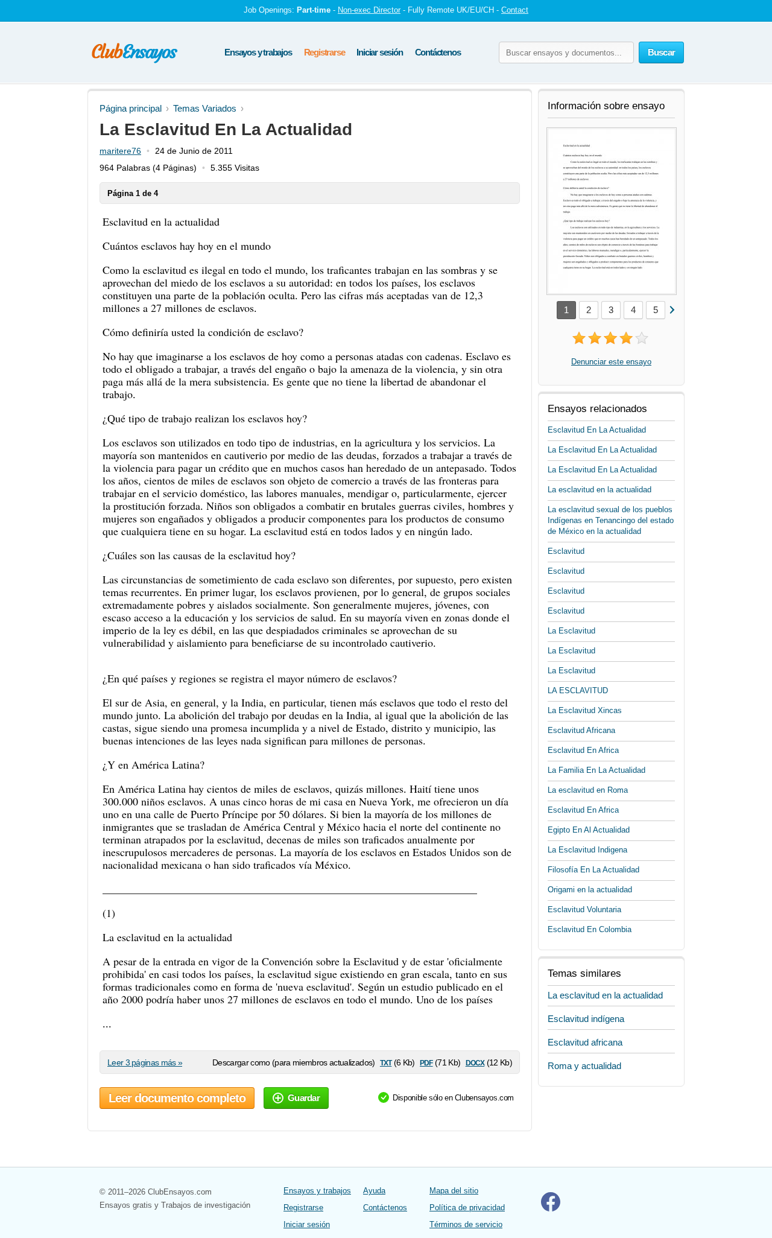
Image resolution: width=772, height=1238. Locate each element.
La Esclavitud (571, 630)
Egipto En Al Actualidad (589, 829)
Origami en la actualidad (590, 889)
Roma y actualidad (584, 1066)
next (671, 309)
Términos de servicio (465, 1224)
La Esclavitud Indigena (587, 849)
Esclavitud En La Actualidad (597, 429)
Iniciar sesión (379, 52)
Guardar (304, 1098)
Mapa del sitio (453, 1190)
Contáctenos (438, 52)
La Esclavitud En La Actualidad (602, 449)
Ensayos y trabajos (257, 52)
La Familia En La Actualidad (596, 770)
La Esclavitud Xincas (585, 710)
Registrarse (324, 52)
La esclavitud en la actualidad (599, 489)
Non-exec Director (369, 9)
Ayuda (374, 1190)
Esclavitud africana (585, 1042)
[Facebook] (550, 1208)
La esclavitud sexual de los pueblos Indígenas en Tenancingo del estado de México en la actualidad (611, 520)
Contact (514, 9)
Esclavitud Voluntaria (584, 909)
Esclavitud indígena (586, 1019)
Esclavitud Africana (581, 730)
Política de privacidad (467, 1207)
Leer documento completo (177, 1098)
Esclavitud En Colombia (589, 929)
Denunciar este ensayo (611, 361)
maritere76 (120, 151)
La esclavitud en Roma (588, 790)
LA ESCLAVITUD (578, 690)
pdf (426, 1062)
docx (475, 1062)
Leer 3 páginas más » (144, 1062)
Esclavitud (566, 551)
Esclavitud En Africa (583, 750)
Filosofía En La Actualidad (593, 869)
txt (385, 1062)
